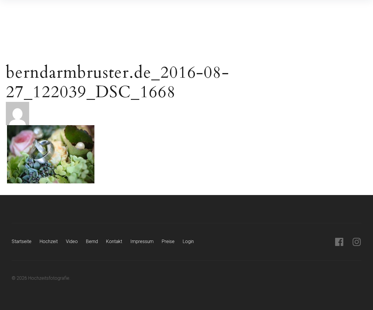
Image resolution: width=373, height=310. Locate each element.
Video (72, 241)
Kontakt (114, 241)
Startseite (21, 241)
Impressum (142, 241)
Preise (168, 241)
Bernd (92, 241)
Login (188, 241)
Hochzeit (49, 241)
